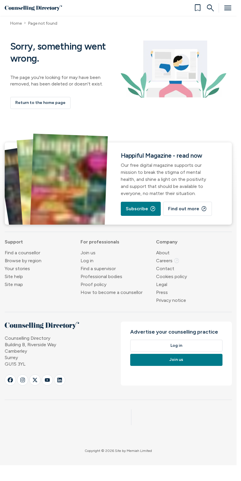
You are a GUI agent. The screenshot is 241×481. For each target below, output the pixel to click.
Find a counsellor (22, 252)
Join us (88, 252)
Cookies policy (171, 276)
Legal (161, 284)
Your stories (17, 268)
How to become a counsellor (112, 292)
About (163, 252)
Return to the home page (40, 102)
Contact (165, 268)
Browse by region (23, 260)
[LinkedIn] (59, 380)
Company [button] (167, 242)
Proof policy (93, 284)
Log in (87, 260)
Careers (168, 260)
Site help (14, 276)
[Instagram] (22, 380)
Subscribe (141, 208)
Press (162, 292)
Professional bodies (101, 276)
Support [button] (14, 242)
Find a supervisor (98, 268)
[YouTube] (47, 380)
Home (16, 23)
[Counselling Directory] (33, 8)
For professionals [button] (100, 242)
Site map (14, 284)
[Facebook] (10, 380)
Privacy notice (171, 300)
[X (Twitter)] (35, 380)
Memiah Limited (139, 451)
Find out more (187, 208)
